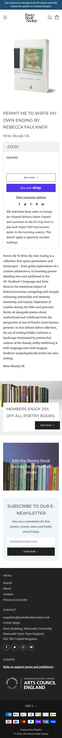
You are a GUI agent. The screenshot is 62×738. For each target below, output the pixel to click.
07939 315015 (11, 623)
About (7, 588)
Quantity (12, 157)
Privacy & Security (15, 599)
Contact (8, 594)
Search (7, 583)
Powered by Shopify (31, 729)
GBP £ (29, 706)
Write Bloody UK (16, 136)
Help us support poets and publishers (28, 667)
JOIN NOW (46, 425)
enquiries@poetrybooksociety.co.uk (26, 617)
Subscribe (29, 551)
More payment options (31, 197)
